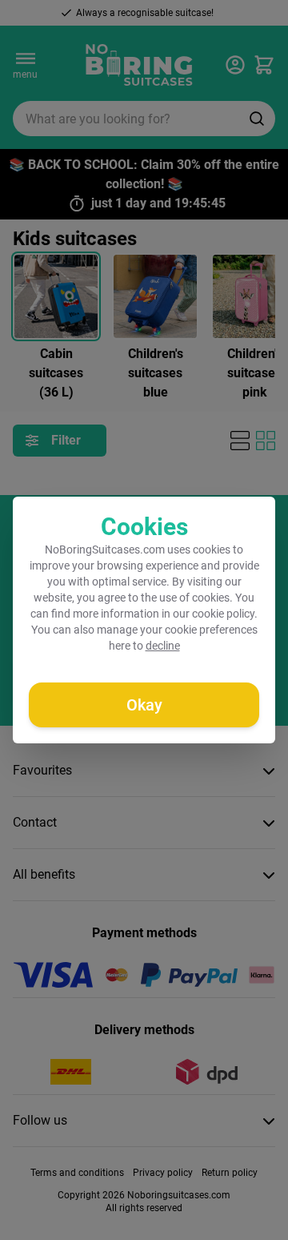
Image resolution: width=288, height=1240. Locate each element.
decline (163, 645)
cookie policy (223, 613)
